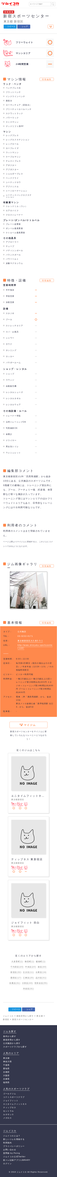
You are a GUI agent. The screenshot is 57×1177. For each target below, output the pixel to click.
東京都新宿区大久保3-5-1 (30, 641)
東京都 (8, 21)
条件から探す (9, 1036)
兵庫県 (6, 1079)
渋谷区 (28, 989)
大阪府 (6, 1075)
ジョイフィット (10, 1100)
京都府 (6, 1072)
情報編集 (46, 79)
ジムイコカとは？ (11, 1136)
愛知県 (6, 1068)
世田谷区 (41, 983)
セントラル (8, 1111)
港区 (42, 967)
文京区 (28, 972)
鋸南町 (41, 961)
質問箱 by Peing (11, 1153)
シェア (25, 26)
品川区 (41, 978)
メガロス (7, 1118)
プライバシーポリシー (14, 1146)
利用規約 (7, 1143)
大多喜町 (17, 961)
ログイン (7, 1163)
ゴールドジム (9, 1094)
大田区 (27, 983)
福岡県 (6, 1082)
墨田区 (15, 978)
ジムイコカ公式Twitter (14, 1157)
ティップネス (9, 1107)
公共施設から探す (11, 1043)
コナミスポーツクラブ (14, 1097)
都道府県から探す (11, 1040)
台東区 (41, 972)
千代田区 (17, 967)
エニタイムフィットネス (15, 1104)
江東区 (28, 978)
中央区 (30, 967)
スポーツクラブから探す (15, 1047)
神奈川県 (7, 1061)
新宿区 (18, 21)
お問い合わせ (9, 1150)
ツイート (11, 26)
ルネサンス (8, 1114)
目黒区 (14, 983)
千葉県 (6, 1065)
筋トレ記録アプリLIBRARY (16, 1160)
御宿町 (29, 961)
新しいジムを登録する (14, 1139)
